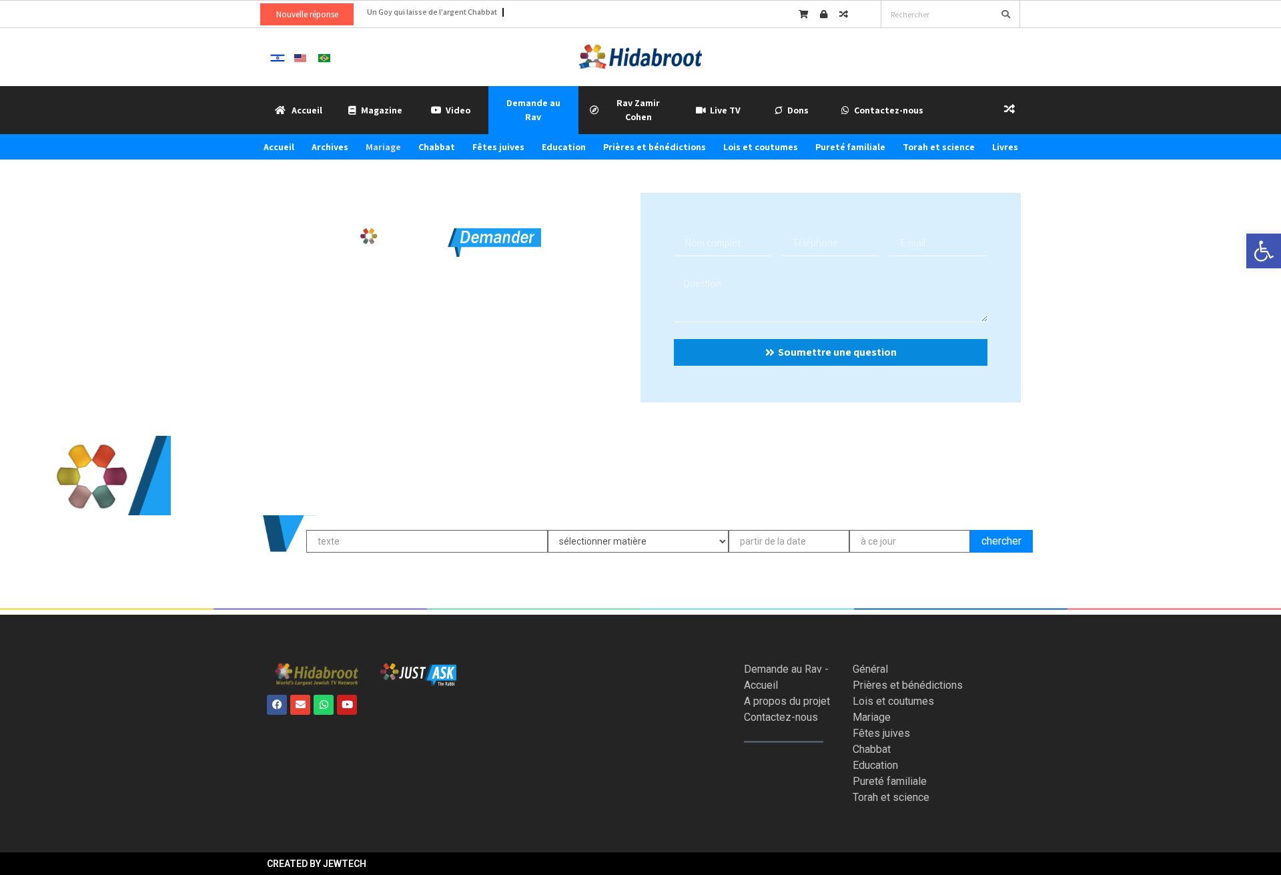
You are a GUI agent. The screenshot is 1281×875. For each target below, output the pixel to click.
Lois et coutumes (760, 147)
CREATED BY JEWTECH (316, 863)
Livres (1005, 147)
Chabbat (436, 147)
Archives (330, 147)
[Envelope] (300, 705)
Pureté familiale (850, 147)
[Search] (1005, 14)
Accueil (279, 147)
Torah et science (939, 147)
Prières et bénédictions (654, 147)
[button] (1263, 251)
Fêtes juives (498, 147)
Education (564, 147)
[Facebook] (277, 705)
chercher (1001, 541)
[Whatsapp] (324, 705)
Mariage (383, 147)
